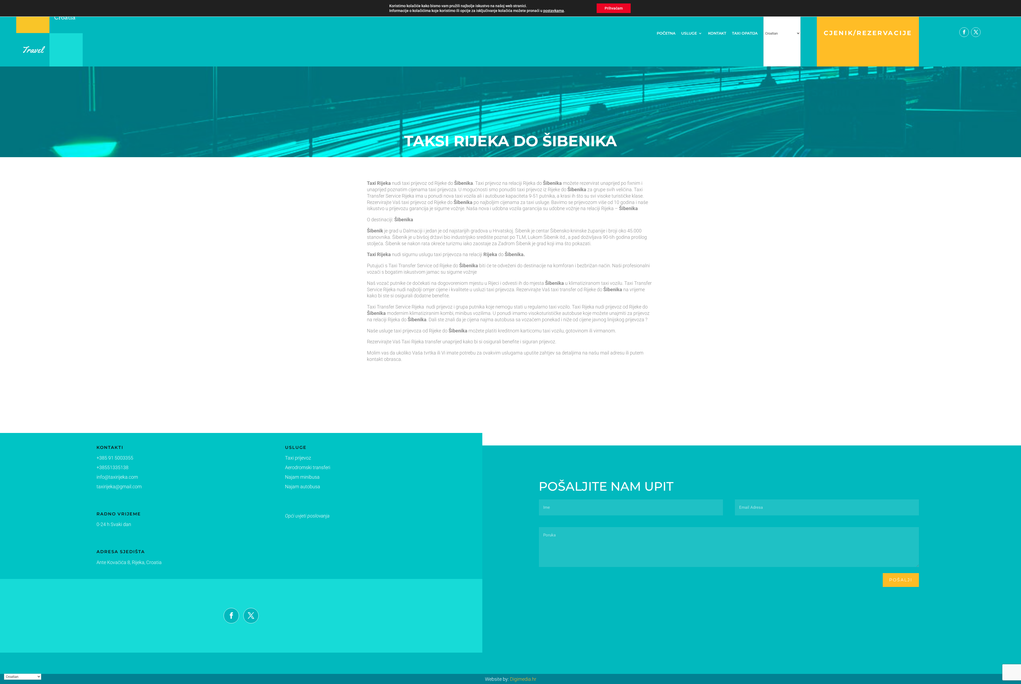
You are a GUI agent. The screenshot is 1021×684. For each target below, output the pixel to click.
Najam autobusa (302, 486)
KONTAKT (717, 33)
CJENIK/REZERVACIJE (868, 33)
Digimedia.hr (523, 679)
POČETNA (666, 33)
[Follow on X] (976, 32)
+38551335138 (112, 467)
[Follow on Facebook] (964, 32)
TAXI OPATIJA (745, 33)
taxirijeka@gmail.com (119, 486)
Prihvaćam (614, 8)
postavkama (553, 11)
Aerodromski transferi (307, 467)
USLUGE (689, 33)
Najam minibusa (302, 477)
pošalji (901, 579)
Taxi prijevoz (298, 458)
